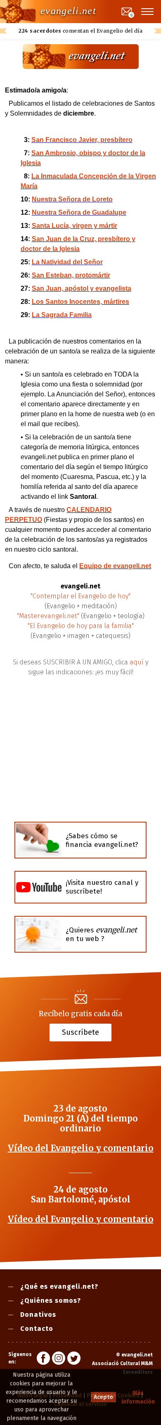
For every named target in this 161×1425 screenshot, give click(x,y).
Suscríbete (80, 1031)
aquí (137, 662)
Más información (138, 1397)
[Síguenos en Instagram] (58, 1359)
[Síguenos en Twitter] (73, 1359)
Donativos (38, 1314)
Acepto (103, 1397)
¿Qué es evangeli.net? (59, 1286)
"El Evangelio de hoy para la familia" (81, 626)
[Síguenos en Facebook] (43, 1359)
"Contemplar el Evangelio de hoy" (80, 596)
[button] (147, 11)
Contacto (36, 1329)
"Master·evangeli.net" (48, 616)
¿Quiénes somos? (50, 1300)
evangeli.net (68, 10)
